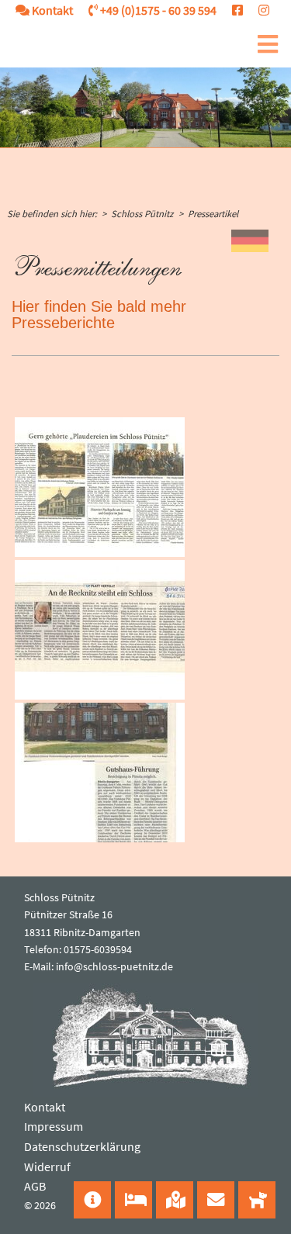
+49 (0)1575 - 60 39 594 (157, 10)
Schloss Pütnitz (142, 213)
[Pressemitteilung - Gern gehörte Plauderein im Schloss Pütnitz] (100, 487)
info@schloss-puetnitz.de (114, 966)
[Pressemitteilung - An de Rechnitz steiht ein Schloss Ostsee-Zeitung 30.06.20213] (100, 630)
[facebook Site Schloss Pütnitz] (230, 10)
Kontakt (51, 10)
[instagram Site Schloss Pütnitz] (256, 10)
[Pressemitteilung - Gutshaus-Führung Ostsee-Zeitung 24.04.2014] (100, 772)
